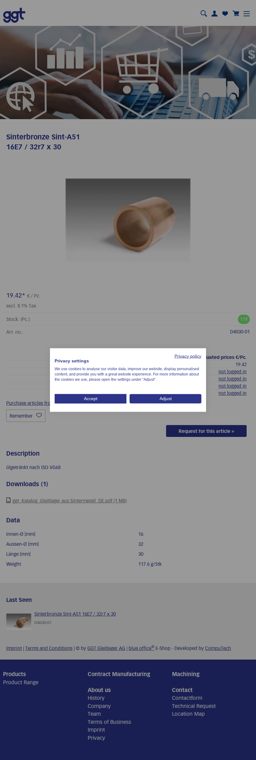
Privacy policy (188, 356)
